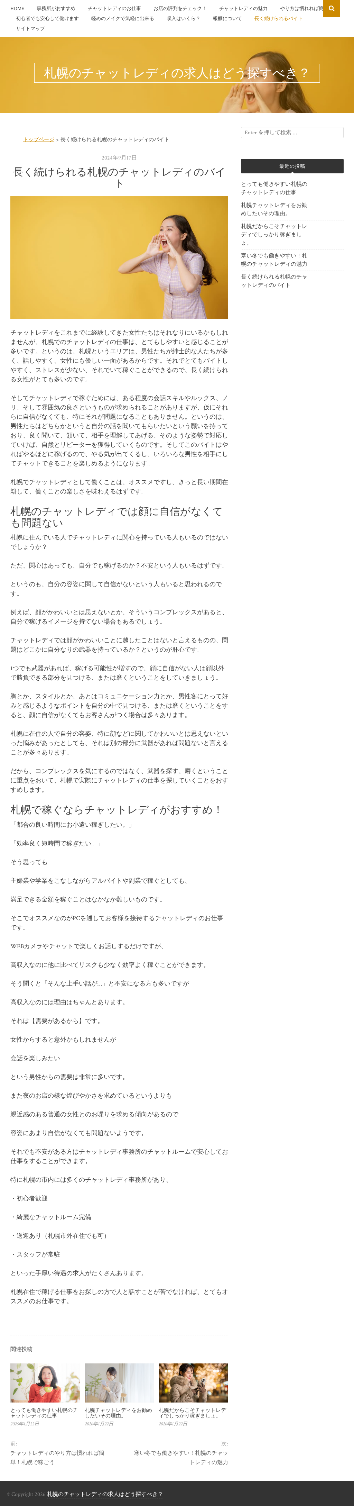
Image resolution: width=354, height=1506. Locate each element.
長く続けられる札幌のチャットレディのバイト (274, 281)
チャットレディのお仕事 (114, 9)
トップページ (38, 139)
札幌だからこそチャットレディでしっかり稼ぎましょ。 (192, 1413)
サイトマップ (30, 29)
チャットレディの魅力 (243, 9)
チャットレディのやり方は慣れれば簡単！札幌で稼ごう (57, 1458)
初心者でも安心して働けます (47, 19)
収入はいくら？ (184, 19)
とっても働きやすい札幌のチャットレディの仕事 (44, 1413)
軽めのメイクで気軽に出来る (122, 19)
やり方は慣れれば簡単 (304, 9)
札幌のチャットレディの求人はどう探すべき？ (105, 1494)
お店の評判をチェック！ (180, 9)
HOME (17, 9)
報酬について (227, 19)
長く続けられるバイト (278, 19)
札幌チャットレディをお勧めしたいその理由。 (118, 1413)
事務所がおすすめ (56, 9)
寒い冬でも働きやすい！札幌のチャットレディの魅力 (181, 1458)
